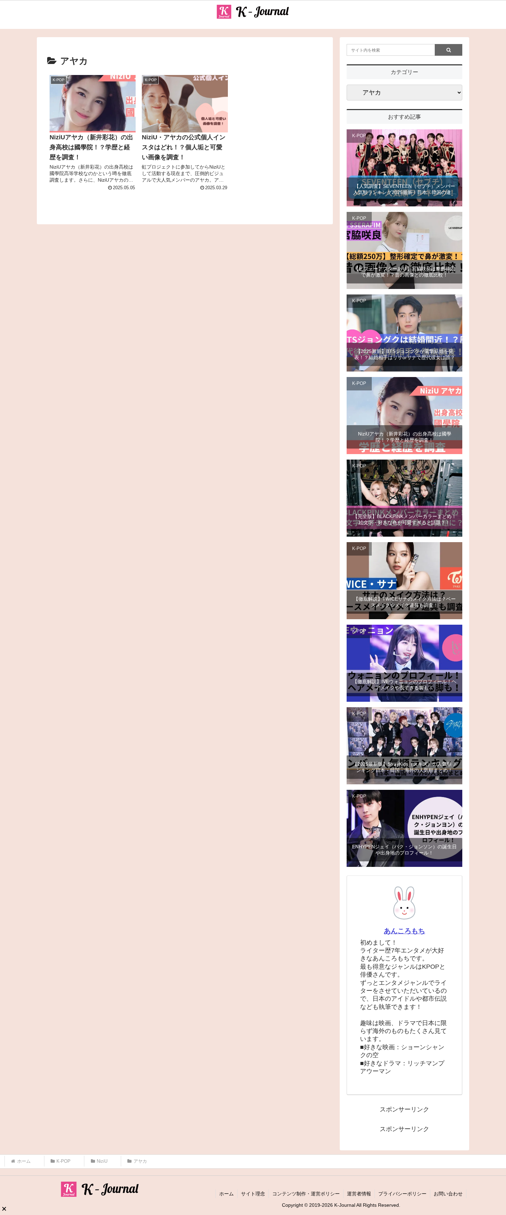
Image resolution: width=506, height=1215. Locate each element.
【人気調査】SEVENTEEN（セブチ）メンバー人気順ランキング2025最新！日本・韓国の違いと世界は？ (404, 189)
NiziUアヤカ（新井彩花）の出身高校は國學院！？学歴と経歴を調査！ (404, 437)
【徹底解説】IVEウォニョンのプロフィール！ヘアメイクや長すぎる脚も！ (404, 684)
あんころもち (404, 931)
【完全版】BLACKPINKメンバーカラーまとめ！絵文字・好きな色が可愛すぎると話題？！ (404, 519)
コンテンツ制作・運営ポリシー (306, 1193)
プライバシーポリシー (402, 1193)
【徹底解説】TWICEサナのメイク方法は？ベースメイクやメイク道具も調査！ (405, 602)
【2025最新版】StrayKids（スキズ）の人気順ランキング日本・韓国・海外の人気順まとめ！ (404, 767)
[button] (448, 50)
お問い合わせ (448, 1193)
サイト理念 (253, 1193)
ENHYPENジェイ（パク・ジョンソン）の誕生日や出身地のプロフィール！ (404, 850)
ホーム (226, 1193)
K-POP (359, 135)
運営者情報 (359, 1193)
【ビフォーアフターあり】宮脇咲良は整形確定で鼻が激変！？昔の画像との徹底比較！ (404, 272)
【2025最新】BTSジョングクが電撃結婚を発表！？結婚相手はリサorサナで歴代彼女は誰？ (404, 354)
